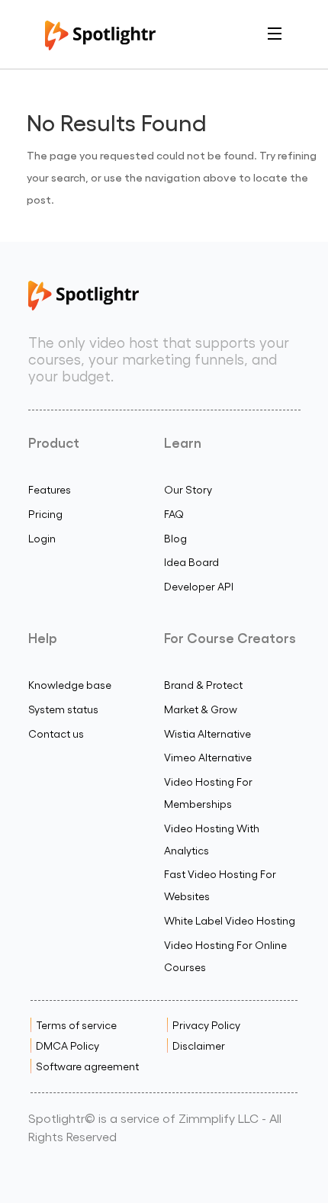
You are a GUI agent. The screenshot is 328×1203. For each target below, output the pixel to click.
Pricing (45, 513)
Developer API (198, 586)
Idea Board (191, 561)
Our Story (188, 489)
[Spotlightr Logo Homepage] (100, 45)
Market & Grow (200, 709)
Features (49, 489)
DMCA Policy (67, 1045)
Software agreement (87, 1066)
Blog (175, 538)
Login (42, 538)
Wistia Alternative (207, 733)
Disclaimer (198, 1045)
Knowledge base (69, 684)
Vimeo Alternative (208, 757)
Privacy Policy (206, 1024)
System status (63, 709)
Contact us (56, 733)
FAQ (174, 513)
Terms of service (76, 1024)
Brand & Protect (203, 684)
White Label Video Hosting (229, 920)
